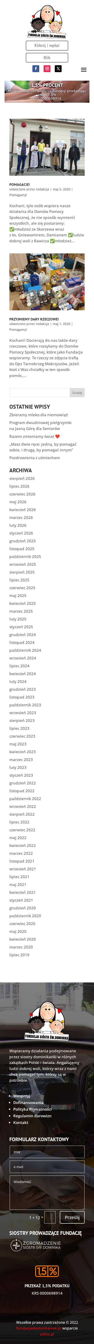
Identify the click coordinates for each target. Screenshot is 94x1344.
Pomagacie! (19, 184)
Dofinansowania (28, 1102)
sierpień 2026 (22, 478)
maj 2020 (17, 931)
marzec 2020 (21, 947)
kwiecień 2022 (22, 845)
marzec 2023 (21, 759)
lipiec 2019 (19, 954)
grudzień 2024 (22, 634)
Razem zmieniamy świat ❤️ (34, 436)
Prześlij (72, 1217)
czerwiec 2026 (22, 494)
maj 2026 (17, 501)
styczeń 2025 (21, 626)
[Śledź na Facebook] (35, 68)
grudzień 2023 (22, 689)
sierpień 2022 (22, 814)
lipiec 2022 (19, 822)
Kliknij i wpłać (47, 45)
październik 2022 (25, 798)
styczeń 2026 (21, 533)
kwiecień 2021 (22, 892)
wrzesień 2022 (22, 806)
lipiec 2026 (19, 486)
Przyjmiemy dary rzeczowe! (34, 319)
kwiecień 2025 (22, 603)
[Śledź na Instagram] (47, 68)
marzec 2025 (21, 611)
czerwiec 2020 (22, 923)
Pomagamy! (18, 195)
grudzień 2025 (22, 540)
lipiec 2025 (19, 580)
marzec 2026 (21, 517)
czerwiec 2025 (22, 587)
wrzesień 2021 (22, 868)
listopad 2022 (21, 790)
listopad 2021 (21, 861)
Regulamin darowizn (32, 1115)
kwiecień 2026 (22, 509)
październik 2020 (25, 915)
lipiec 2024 (19, 665)
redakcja (42, 189)
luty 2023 (17, 767)
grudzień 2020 (22, 908)
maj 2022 (17, 837)
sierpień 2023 (22, 720)
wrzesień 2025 (22, 564)
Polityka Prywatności (32, 1109)
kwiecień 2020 (22, 939)
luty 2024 (17, 681)
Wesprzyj (21, 1095)
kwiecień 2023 (22, 751)
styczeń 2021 (21, 900)
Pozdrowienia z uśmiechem (34, 457)
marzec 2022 (21, 853)
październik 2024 (25, 650)
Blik (47, 57)
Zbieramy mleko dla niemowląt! (38, 414)
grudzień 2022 (22, 783)
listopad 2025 (21, 548)
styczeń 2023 (21, 775)
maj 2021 (17, 884)
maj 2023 (17, 744)
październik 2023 (25, 704)
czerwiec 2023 (22, 736)
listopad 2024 (21, 642)
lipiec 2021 (19, 876)
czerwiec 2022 (22, 829)
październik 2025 (25, 556)
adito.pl (47, 1334)
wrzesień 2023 (22, 712)
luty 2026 (17, 525)
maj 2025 (17, 595)
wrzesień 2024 (22, 658)
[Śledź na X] (58, 68)
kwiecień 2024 (22, 673)
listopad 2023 (21, 697)
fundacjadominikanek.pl (38, 1328)
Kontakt (20, 1122)
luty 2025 (17, 619)
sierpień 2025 (22, 572)
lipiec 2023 (19, 728)
